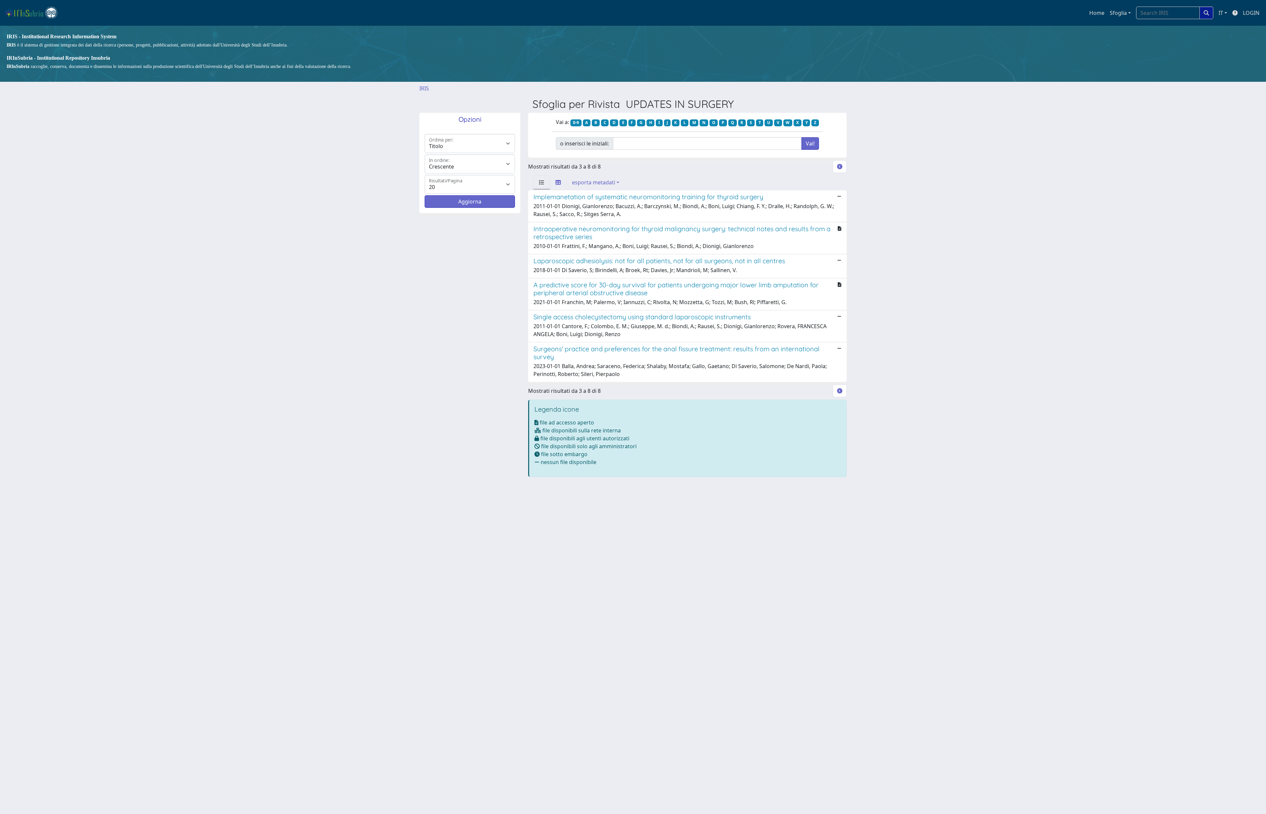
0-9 (576, 122)
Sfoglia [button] (1118, 12)
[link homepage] (34, 13)
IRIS (424, 88)
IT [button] (1221, 12)
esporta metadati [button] (593, 182)
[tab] (541, 182)
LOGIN (1251, 12)
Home (1096, 12)
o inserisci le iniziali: (584, 143)
